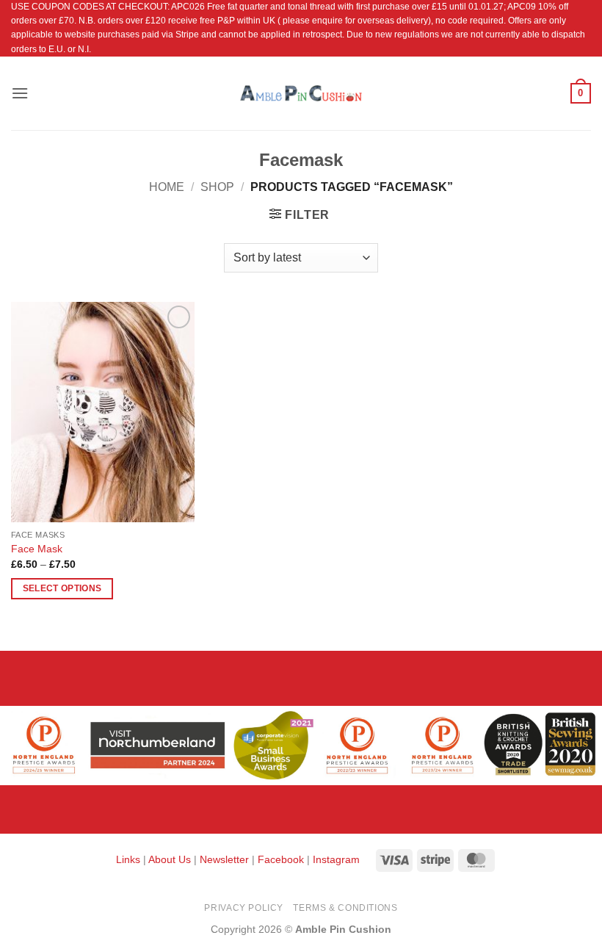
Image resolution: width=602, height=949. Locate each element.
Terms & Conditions (345, 908)
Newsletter (224, 859)
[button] (20, 93)
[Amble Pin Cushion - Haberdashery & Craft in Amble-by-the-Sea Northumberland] (301, 93)
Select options (62, 588)
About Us (169, 859)
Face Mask (36, 549)
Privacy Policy (243, 908)
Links (129, 859)
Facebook (281, 859)
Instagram (336, 859)
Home (166, 187)
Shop (217, 187)
